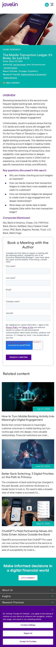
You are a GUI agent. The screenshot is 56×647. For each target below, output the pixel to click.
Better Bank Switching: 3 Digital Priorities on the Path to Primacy (28, 475)
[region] (28, 626)
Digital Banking (10, 78)
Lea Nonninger (19, 64)
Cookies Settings (28, 625)
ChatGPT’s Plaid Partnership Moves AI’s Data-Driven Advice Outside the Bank (27, 532)
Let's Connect (28, 578)
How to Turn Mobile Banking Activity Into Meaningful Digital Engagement (28, 417)
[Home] (10, 4)
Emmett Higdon (10, 68)
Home (6, 49)
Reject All (28, 633)
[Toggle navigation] (52, 4)
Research (15, 49)
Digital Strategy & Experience (33, 74)
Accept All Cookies (28, 642)
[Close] (52, 609)
